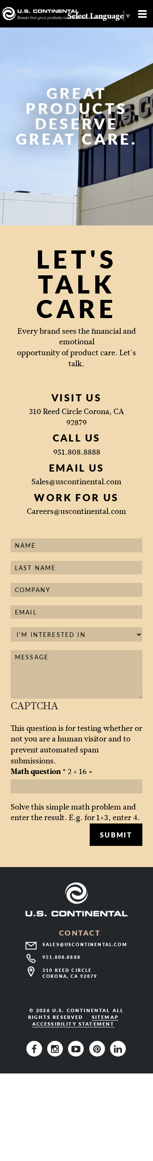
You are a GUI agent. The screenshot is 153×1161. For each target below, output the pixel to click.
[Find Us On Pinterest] (98, 1048)
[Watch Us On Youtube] (77, 1048)
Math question (38, 771)
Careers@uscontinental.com (76, 511)
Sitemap (105, 1017)
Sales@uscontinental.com (76, 481)
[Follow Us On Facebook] (36, 1048)
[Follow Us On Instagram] (56, 1048)
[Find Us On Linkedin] (118, 1048)
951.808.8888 (76, 452)
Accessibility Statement (73, 1024)
